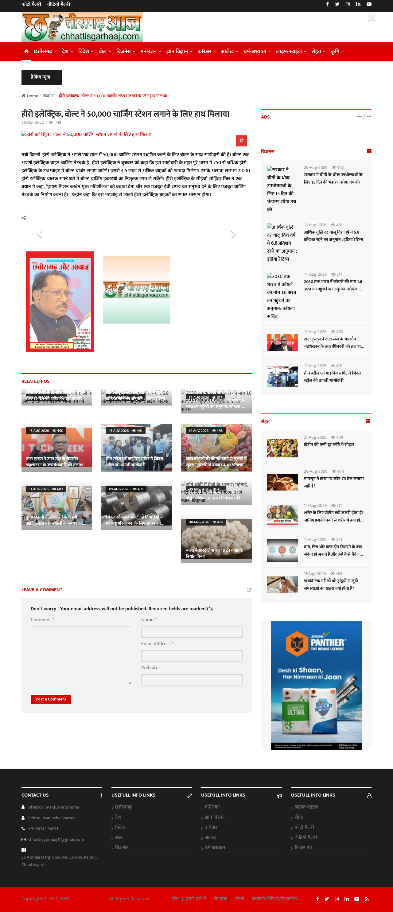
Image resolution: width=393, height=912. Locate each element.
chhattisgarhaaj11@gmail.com (56, 839)
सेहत (316, 51)
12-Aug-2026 (315, 539)
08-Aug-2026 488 (206, 522)
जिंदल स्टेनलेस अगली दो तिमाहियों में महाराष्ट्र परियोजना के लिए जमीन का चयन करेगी (134, 523)
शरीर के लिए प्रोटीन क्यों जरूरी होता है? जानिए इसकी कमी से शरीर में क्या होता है (334, 520)
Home (32, 95)
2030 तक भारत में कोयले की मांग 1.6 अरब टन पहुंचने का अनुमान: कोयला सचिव (215, 406)
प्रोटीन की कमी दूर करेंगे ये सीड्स (329, 444)
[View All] (369, 151)
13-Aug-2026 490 (46, 431)
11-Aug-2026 (315, 573)
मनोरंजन (149, 51)
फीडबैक (220, 899)
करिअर (204, 51)
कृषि (335, 51)
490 (339, 331)
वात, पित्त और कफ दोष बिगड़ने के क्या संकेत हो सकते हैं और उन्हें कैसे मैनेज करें (333, 554)
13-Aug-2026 (315, 331)
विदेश (83, 51)
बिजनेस (123, 51)
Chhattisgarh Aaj (89, 899)
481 (338, 224)
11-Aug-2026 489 (46, 489)
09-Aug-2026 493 (126, 489)
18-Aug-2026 (315, 224)
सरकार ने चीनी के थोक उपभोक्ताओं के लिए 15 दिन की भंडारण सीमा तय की (55, 395)
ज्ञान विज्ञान (177, 51)
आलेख (227, 51)
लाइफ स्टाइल (289, 51)
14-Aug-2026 (315, 274)
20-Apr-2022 (32, 122)
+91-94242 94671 (43, 828)
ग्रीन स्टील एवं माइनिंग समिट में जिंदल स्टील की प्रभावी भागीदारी (134, 461)
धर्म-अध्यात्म (254, 51)
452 (340, 167)
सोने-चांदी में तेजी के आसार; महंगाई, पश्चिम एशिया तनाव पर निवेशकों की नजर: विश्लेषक (213, 498)
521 (338, 539)
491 (338, 365)
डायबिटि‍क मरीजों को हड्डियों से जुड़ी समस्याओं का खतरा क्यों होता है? (331, 584)
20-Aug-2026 (315, 167)
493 (338, 573)
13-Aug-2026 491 (125, 431)
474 (340, 471)
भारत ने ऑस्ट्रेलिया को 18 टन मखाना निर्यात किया (214, 553)
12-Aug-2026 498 (206, 431)
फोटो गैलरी (31, 5)
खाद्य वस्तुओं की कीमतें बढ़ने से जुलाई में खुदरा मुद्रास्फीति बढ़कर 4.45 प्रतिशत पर (216, 465)
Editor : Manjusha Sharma (52, 817)
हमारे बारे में (196, 899)
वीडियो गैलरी (58, 5)
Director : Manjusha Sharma (53, 807)
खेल (103, 51)
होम (175, 899)
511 (339, 505)
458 (339, 437)
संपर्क (239, 899)
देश (65, 51)
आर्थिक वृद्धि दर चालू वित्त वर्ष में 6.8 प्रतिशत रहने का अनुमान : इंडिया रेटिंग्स (135, 395)
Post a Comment (51, 699)
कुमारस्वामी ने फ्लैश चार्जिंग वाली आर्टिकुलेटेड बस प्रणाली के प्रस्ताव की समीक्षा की (54, 523)
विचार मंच (303, 848)
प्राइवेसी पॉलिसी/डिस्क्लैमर (274, 899)
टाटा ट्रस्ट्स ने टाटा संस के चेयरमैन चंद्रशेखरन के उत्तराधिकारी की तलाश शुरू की (54, 465)
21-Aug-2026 (315, 437)
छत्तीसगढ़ (43, 51)
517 (339, 274)
